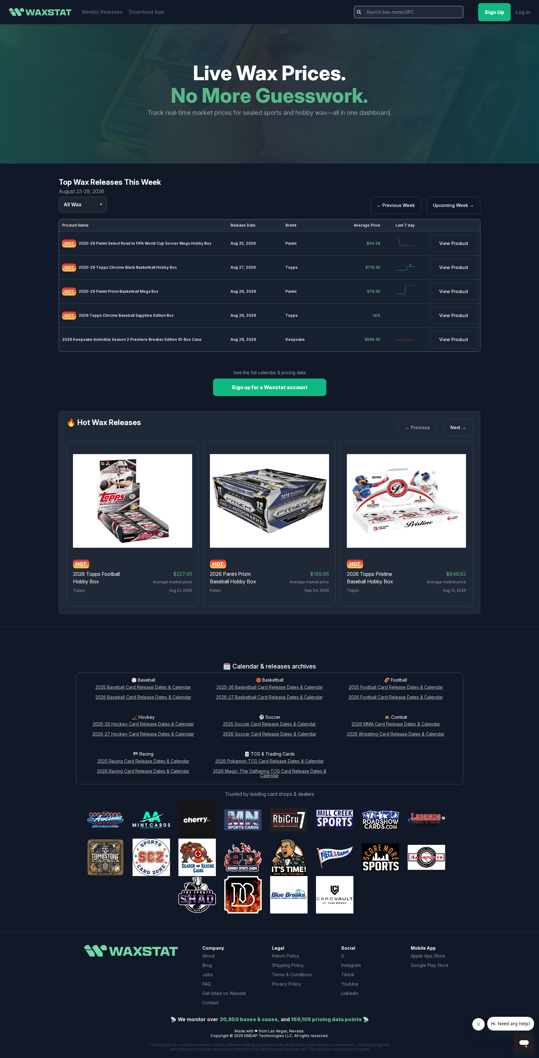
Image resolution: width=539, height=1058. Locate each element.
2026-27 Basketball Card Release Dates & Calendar (269, 697)
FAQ (206, 984)
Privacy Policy (286, 984)
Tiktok (347, 974)
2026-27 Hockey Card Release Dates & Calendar (143, 734)
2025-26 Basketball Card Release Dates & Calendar (269, 687)
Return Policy (285, 955)
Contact (210, 1002)
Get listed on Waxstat (224, 993)
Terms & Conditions (292, 974)
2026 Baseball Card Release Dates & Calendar (143, 697)
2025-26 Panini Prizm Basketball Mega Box (118, 291)
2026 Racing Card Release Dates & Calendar (143, 771)
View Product (453, 243)
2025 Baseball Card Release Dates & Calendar (143, 687)
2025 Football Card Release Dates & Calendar (396, 687)
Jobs (207, 974)
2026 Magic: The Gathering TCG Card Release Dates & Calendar (269, 773)
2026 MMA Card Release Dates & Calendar (396, 724)
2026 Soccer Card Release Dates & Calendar (269, 734)
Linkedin (349, 993)
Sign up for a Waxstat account (270, 387)
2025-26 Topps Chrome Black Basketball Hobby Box (128, 267)
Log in (523, 12)
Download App (146, 12)
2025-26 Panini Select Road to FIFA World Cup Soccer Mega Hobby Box (145, 243)
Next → (458, 427)
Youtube (349, 984)
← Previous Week (396, 205)
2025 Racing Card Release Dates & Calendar (143, 761)
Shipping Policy (288, 965)
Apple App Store (428, 955)
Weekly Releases (102, 12)
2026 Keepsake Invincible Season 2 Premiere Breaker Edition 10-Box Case (132, 339)
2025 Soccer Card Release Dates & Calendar (269, 724)
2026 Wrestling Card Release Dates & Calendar (395, 734)
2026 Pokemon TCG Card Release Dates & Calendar (269, 761)
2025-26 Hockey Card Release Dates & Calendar (143, 724)
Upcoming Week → (453, 205)
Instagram (351, 965)
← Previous (417, 427)
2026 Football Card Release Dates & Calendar (395, 697)
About (208, 955)
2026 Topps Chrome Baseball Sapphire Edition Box (126, 315)
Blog (207, 965)
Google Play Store (430, 965)
